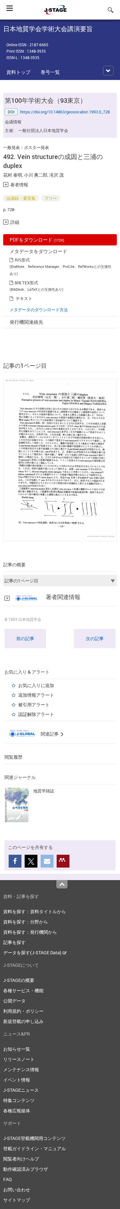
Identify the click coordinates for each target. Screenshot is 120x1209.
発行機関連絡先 (26, 322)
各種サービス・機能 (23, 990)
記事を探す (14, 942)
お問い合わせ (16, 1190)
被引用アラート (34, 705)
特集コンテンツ (19, 1100)
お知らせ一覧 (16, 1049)
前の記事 (25, 638)
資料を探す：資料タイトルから (34, 911)
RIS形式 (22, 260)
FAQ (7, 1179)
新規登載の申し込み (23, 1021)
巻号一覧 (50, 72)
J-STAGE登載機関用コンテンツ (34, 1138)
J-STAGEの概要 (18, 980)
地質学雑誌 (43, 791)
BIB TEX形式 (26, 283)
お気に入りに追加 (36, 685)
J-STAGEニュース (21, 1090)
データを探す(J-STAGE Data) (32, 952)
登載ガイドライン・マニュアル (34, 1148)
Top (62, 884)
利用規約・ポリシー (23, 1011)
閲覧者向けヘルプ (21, 1159)
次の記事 (95, 638)
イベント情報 (16, 1080)
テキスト (24, 298)
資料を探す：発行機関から (30, 932)
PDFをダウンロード (37, 239)
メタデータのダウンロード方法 (39, 310)
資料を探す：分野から (25, 922)
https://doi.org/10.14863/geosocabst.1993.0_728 (65, 112)
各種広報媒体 (16, 1111)
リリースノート (19, 1059)
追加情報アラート (36, 695)
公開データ (14, 1001)
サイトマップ (16, 1200)
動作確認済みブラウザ (25, 1169)
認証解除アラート (36, 714)
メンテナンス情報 (21, 1069)
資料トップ (18, 72)
